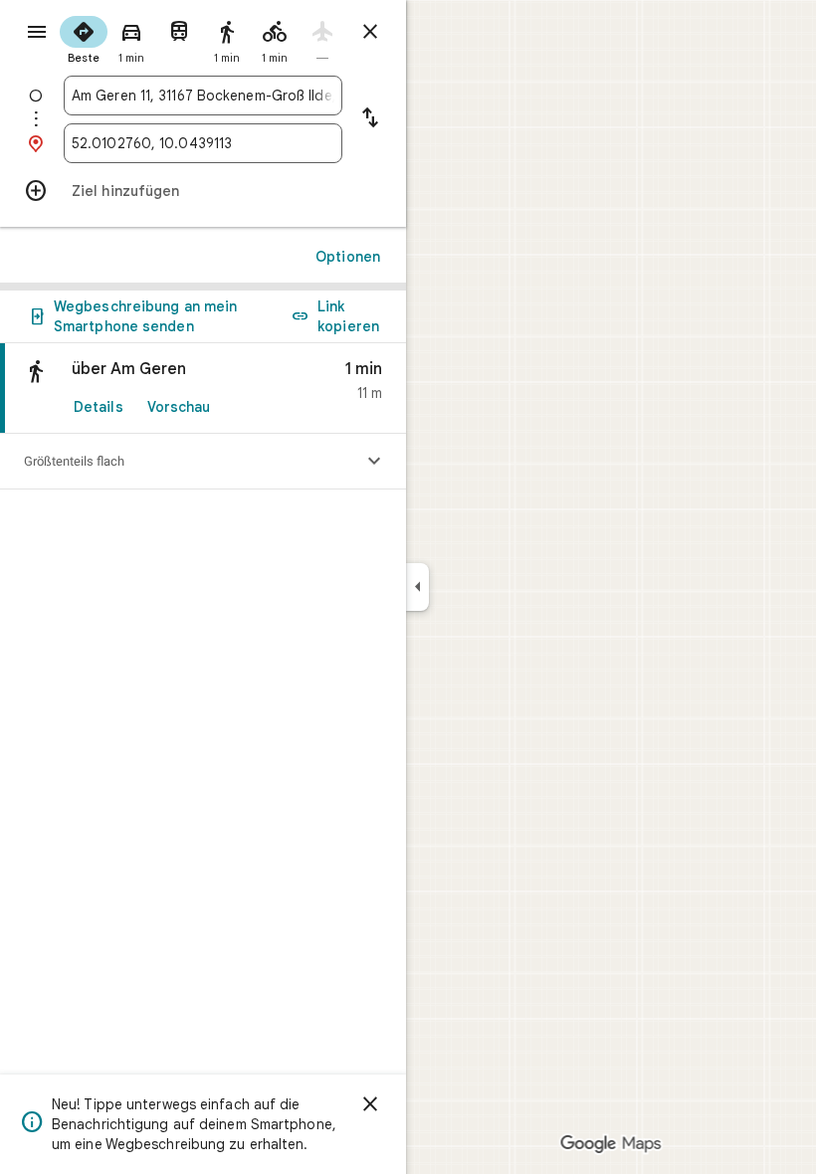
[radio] (83, 38)
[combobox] (203, 95)
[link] (203, 388)
